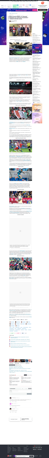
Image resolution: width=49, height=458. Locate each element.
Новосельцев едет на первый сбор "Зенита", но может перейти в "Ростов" (37, 59)
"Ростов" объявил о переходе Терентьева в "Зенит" (36, 97)
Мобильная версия (25, 451)
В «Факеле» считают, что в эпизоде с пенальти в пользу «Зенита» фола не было (26, 378)
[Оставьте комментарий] (22, 391)
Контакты (8, 452)
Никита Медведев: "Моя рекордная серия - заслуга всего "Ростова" (18, 370)
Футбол (10, 0)
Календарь (24, 1)
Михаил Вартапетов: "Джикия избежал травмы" (36, 70)
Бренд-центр (9, 451)
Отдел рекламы (9, 450)
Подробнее (24, 456)
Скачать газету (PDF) (14, 449)
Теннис (19, 0)
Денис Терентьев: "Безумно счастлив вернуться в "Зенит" (36, 83)
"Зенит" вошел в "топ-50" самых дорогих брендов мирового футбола (36, 56)
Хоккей (13, 0)
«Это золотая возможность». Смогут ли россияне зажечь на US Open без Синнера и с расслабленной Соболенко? (26, 382)
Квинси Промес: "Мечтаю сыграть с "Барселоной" (15, 366)
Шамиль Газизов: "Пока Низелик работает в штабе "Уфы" (37, 62)
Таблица (21, 1)
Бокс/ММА (16, 0)
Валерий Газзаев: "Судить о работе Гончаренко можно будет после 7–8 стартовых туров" (19, 368)
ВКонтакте (23, 319)
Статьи (33, 1)
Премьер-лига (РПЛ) (16, 1)
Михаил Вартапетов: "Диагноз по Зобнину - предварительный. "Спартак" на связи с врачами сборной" (37, 73)
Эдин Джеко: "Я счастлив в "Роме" (37, 81)
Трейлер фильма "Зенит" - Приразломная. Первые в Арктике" (37, 67)
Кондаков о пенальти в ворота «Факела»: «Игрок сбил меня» (13, 384)
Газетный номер (14, 448)
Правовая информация (26, 449)
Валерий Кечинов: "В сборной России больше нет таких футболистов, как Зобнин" (36, 65)
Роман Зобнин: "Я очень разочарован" (35, 79)
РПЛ (15, 13)
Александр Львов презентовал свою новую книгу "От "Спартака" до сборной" (37, 89)
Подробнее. (34, 456)
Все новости (38, 102)
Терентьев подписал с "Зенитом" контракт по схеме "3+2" (37, 92)
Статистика (27, 1)
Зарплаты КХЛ (19, 449)
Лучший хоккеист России (20, 450)
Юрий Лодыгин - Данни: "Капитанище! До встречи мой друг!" (36, 95)
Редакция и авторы (9, 448)
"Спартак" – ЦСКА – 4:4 (12, 372)
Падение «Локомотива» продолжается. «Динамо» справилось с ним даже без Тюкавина (14, 382)
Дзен (19, 319)
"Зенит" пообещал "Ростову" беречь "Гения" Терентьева (37, 86)
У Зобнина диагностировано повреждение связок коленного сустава (37, 77)
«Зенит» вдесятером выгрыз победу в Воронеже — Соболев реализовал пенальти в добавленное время (14, 378)
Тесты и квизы (19, 448)
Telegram (15, 319)
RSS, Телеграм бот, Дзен (26, 448)
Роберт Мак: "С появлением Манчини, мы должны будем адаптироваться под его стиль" (36, 100)
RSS (34, 102)
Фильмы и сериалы (29, 0)
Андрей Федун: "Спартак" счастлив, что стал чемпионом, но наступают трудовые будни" (20, 371)
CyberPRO (33, 0)
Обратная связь (25, 450)
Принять (31, 456)
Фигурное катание (23, 0)
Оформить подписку (14, 450)
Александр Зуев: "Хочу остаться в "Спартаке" (37, 42)
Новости (30, 1)
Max (26, 319)
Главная (10, 13)
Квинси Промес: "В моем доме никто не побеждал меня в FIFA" (37, 40)
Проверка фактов (9, 449)
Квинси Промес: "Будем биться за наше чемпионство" (16, 367)
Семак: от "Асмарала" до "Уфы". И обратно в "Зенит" (37, 35)
